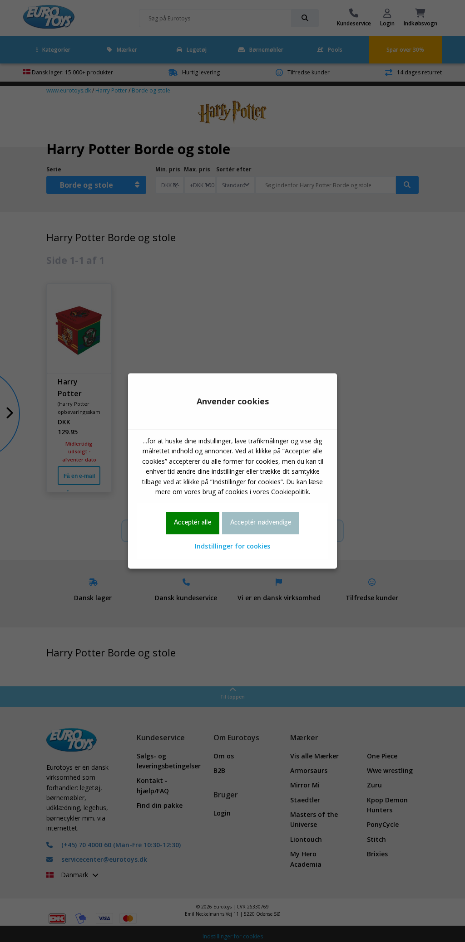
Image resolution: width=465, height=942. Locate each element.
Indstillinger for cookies (232, 546)
